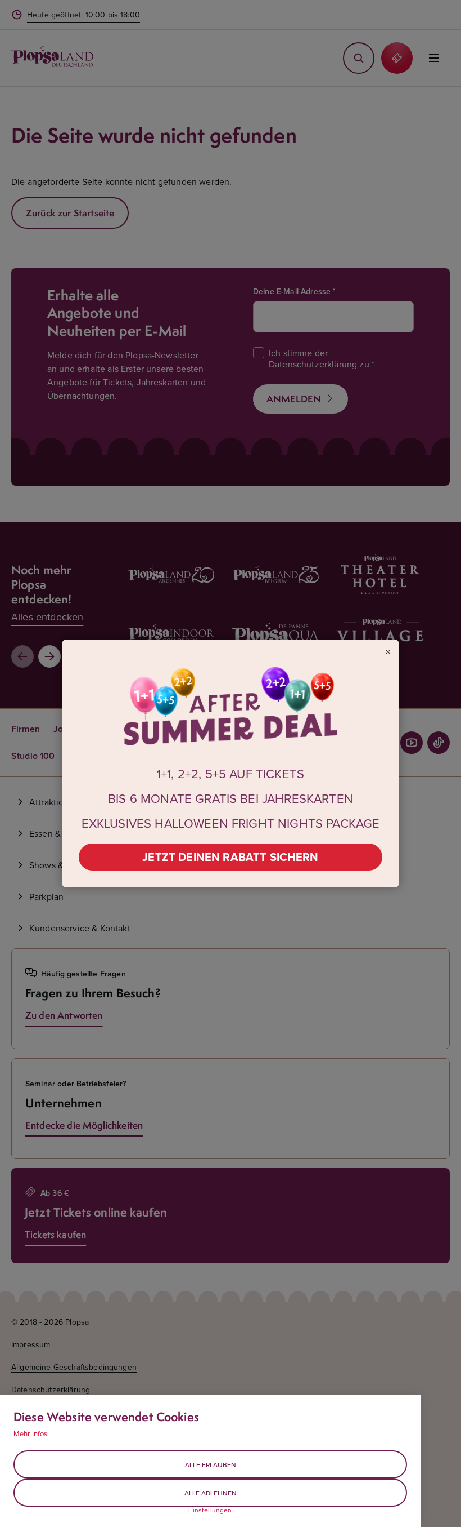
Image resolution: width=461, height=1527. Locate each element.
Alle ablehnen (210, 1493)
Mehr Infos (30, 1433)
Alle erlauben (210, 1465)
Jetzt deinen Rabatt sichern (230, 857)
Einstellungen (210, 1510)
